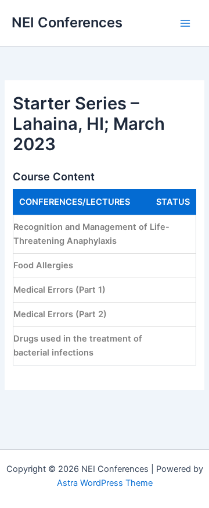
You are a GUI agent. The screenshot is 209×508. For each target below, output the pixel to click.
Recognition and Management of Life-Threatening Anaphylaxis (91, 234)
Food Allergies (43, 265)
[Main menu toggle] (185, 23)
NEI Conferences (67, 22)
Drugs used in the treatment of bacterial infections (77, 345)
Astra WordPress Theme (105, 483)
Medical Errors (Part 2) (60, 314)
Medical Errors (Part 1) (59, 290)
